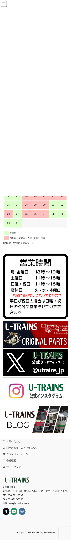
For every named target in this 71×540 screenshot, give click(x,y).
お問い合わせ (13, 441)
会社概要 (11, 460)
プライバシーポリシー (18, 454)
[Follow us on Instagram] (22, 511)
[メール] (14, 511)
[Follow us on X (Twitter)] (6, 511)
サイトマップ (13, 466)
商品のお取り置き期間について (23, 447)
